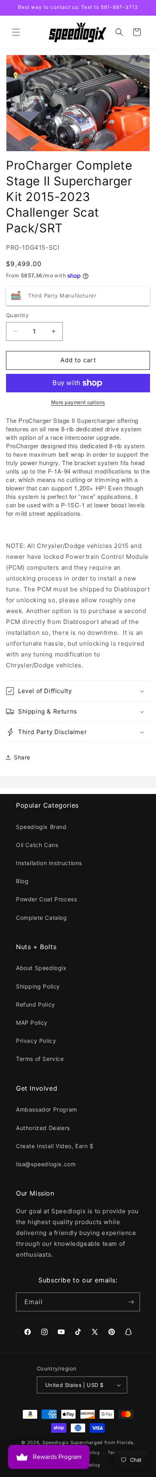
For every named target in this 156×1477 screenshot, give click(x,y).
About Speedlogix (41, 967)
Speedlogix (55, 1442)
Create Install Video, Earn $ (55, 1146)
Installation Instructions (49, 863)
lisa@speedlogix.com (46, 1164)
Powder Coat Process (46, 899)
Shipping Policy (38, 986)
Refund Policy (35, 1004)
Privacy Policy (36, 1040)
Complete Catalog (41, 917)
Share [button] (22, 757)
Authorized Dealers (43, 1127)
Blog (22, 881)
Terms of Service (40, 1058)
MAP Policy (32, 1022)
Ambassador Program (46, 1109)
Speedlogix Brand (41, 826)
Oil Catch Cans (37, 844)
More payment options (78, 402)
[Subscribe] (131, 1301)
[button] (16, 32)
